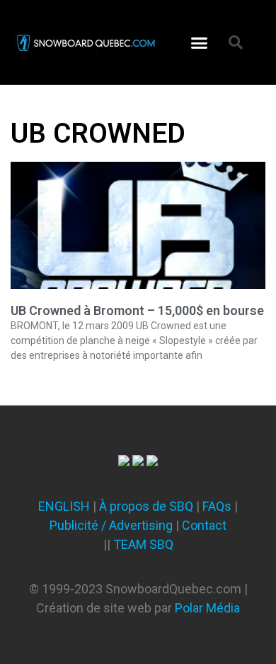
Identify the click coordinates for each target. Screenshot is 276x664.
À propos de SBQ (146, 506)
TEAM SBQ (143, 544)
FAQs (216, 506)
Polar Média (207, 607)
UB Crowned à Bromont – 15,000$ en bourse (137, 310)
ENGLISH (64, 506)
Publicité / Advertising (111, 525)
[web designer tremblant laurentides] (124, 461)
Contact (204, 525)
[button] (199, 42)
